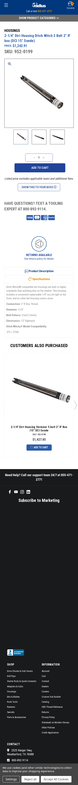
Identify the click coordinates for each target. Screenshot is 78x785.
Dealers (45, 686)
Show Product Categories (37, 18)
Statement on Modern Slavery (55, 722)
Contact (45, 681)
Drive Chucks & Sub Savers (20, 671)
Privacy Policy (48, 717)
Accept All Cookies (56, 779)
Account (46, 671)
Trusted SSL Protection (58, 258)
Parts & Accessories (16, 717)
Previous (2, 405)
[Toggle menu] (11, 5)
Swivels (10, 712)
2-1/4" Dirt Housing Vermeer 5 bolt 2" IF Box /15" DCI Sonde (39, 428)
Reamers (11, 707)
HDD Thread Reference (52, 707)
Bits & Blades (13, 696)
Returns (45, 712)
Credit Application (50, 732)
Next (75, 405)
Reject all (30, 779)
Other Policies (48, 727)
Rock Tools (12, 701)
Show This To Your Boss (38, 187)
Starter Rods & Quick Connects (21, 681)
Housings (11, 691)
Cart (44, 676)
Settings (11, 779)
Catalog (45, 701)
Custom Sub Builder (51, 696)
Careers (45, 691)
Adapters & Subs (15, 686)
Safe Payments (58, 255)
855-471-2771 (45, 11)
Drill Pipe (11, 676)
